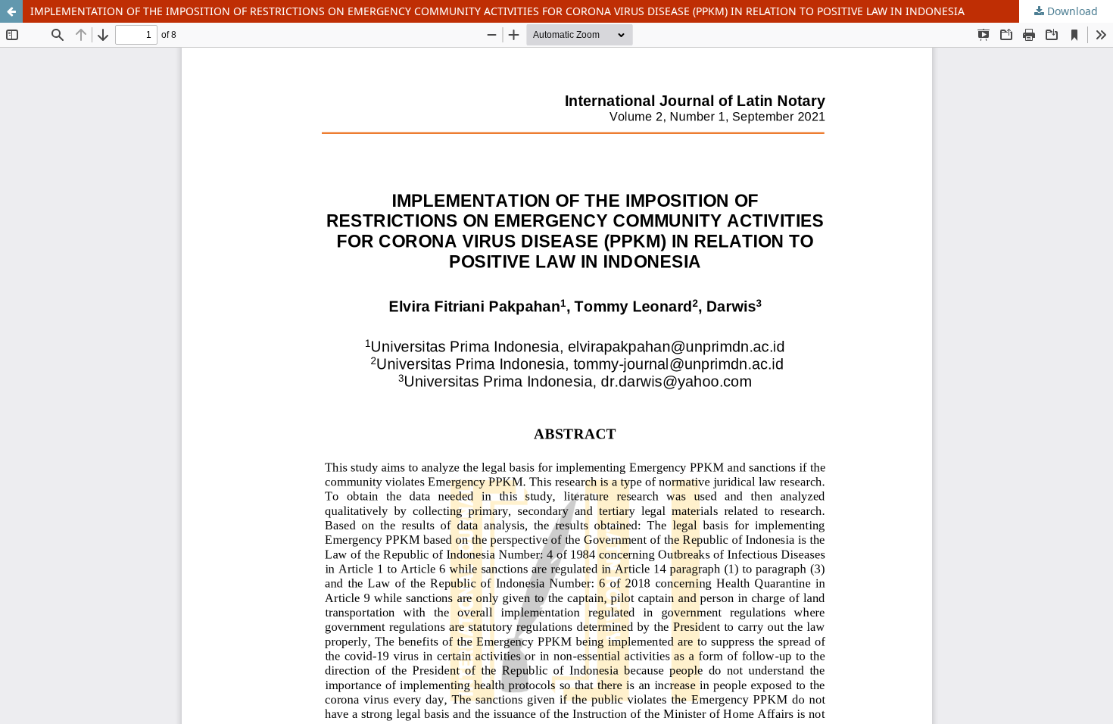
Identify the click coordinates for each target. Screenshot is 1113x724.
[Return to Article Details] (11, 11)
